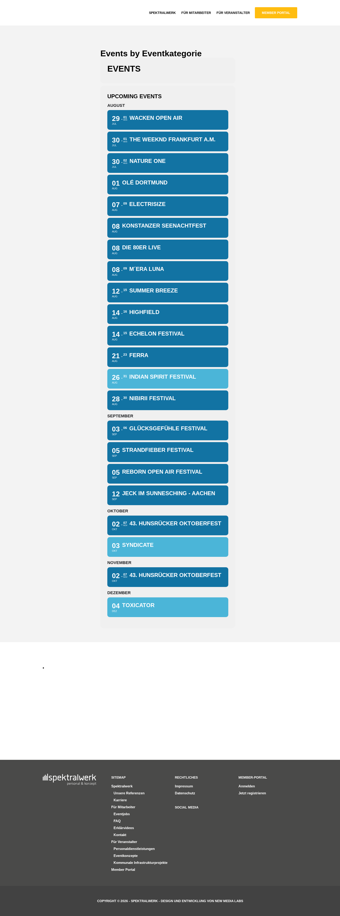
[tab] (55, 668)
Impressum (184, 786)
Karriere (120, 800)
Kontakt (120, 835)
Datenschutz (185, 793)
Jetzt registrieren (252, 793)
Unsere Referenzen (129, 793)
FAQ (117, 821)
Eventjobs (122, 814)
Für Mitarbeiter (123, 807)
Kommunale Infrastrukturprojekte (140, 863)
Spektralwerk (122, 786)
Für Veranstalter (124, 842)
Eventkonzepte (126, 856)
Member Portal (123, 870)
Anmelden (246, 786)
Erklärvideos (124, 828)
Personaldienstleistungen (134, 849)
